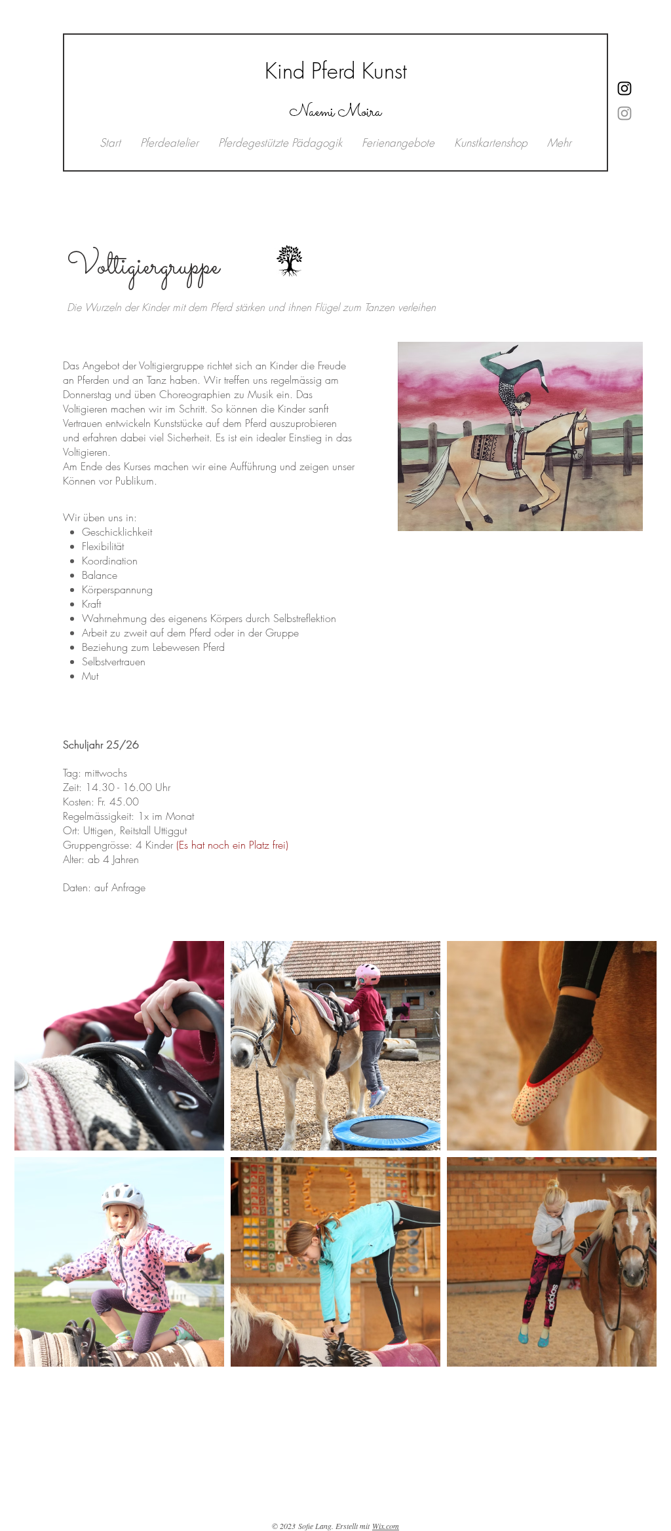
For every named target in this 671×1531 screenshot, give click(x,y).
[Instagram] (624, 113)
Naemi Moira (335, 112)
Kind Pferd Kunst (336, 70)
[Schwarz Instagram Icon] (624, 88)
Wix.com (385, 1526)
